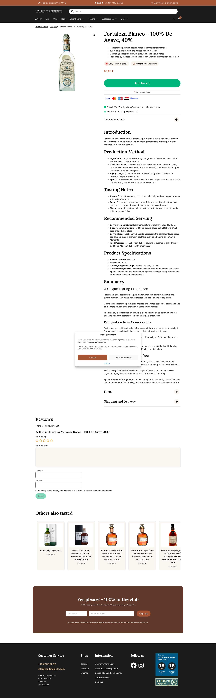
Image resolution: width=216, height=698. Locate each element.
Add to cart (142, 83)
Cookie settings (102, 677)
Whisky (38, 19)
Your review (42, 445)
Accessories (108, 19)
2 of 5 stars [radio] (40, 440)
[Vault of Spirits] (49, 11)
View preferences (124, 357)
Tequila (53, 27)
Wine (55, 19)
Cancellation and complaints (108, 673)
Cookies (107, 363)
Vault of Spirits (42, 27)
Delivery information (104, 664)
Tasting (91, 19)
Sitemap (84, 673)
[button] (94, 35)
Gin (47, 19)
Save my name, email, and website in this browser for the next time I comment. (75, 490)
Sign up (143, 613)
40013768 (45, 685)
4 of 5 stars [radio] (47, 440)
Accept (92, 357)
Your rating (42, 436)
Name (39, 470)
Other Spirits (75, 19)
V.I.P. (123, 19)
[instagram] (141, 665)
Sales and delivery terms (106, 668)
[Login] (173, 18)
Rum (63, 19)
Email (39, 480)
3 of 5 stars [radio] (44, 440)
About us (85, 668)
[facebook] (134, 665)
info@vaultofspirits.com (51, 669)
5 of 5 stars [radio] (51, 440)
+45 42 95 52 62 (47, 664)
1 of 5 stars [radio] (37, 440)
